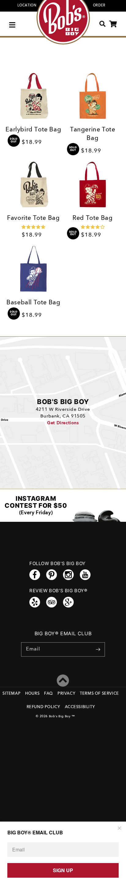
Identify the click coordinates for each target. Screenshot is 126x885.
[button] (13, 24)
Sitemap (11, 694)
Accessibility (80, 707)
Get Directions (63, 423)
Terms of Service (99, 694)
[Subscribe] (98, 649)
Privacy (66, 694)
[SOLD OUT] (33, 97)
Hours (32, 694)
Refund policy (43, 707)
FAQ (48, 694)
